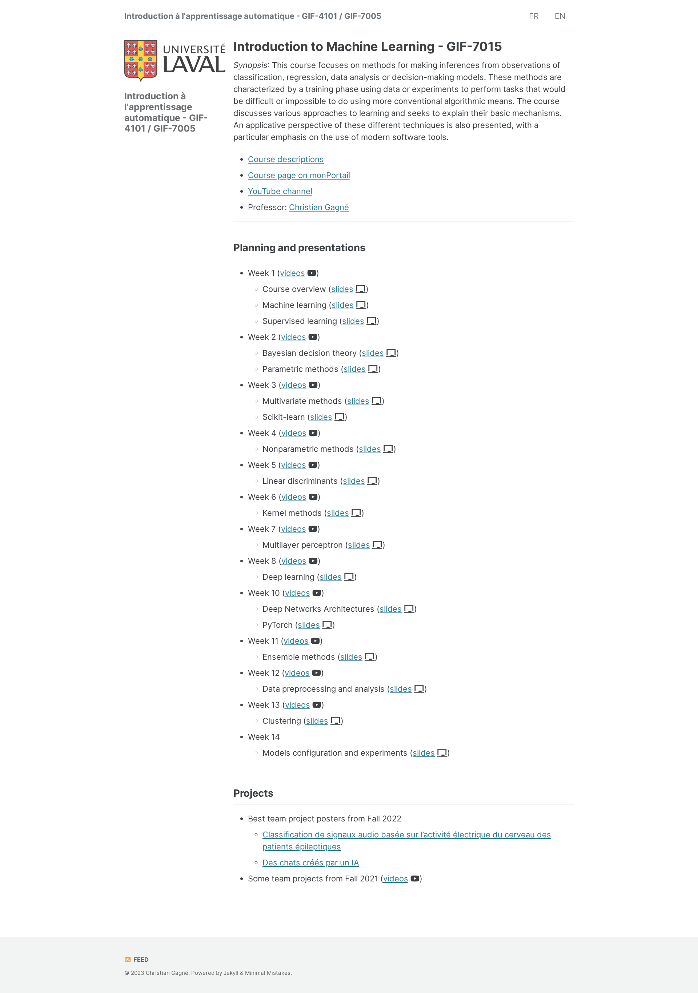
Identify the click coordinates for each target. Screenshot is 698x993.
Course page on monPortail (299, 175)
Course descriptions (286, 159)
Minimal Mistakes (267, 972)
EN (560, 16)
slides (342, 289)
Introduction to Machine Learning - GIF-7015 (367, 46)
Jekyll (231, 972)
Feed (140, 959)
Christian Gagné (319, 207)
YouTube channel (280, 191)
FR (534, 16)
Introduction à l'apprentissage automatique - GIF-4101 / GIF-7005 (252, 16)
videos (292, 273)
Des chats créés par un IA (310, 862)
